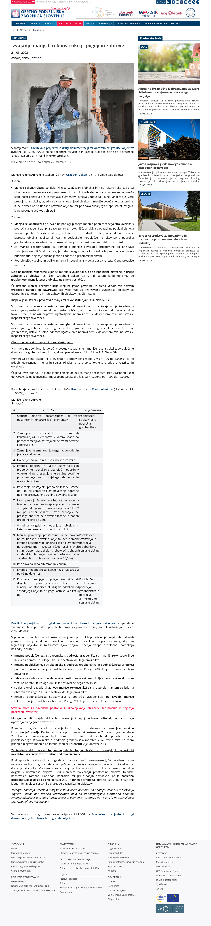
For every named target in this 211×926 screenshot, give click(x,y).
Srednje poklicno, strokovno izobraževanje (33, 890)
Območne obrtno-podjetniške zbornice (80, 852)
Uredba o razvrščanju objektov (92, 389)
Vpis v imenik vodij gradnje (122, 894)
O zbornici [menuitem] (20, 23)
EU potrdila (113, 899)
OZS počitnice (163, 866)
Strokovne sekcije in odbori (73, 848)
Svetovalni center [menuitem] (70, 23)
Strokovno (38, 30)
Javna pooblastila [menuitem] (155, 23)
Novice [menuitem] (35, 23)
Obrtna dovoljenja (117, 890)
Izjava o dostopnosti (166, 879)
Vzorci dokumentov (21, 870)
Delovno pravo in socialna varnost (28, 857)
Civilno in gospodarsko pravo (26, 866)
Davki (14, 848)
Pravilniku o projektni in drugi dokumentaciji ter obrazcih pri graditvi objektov (72, 816)
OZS (13, 30)
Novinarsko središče (118, 857)
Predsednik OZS (116, 852)
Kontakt (112, 870)
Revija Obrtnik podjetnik (168, 857)
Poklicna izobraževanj (24, 877)
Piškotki (163, 884)
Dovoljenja (114, 877)
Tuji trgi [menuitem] (176, 23)
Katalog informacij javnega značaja (126, 861)
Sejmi (62, 883)
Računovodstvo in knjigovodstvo (27, 861)
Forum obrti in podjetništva (74, 863)
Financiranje (66, 892)
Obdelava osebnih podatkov (170, 875)
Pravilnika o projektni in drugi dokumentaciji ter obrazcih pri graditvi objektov (82, 148)
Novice (24, 30)
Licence (112, 881)
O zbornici (114, 844)
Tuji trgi (64, 874)
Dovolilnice (113, 885)
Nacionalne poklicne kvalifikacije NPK (30, 885)
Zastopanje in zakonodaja (75, 859)
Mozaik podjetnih (165, 862)
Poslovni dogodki (68, 878)
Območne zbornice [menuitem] (128, 23)
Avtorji (159, 888)
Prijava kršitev (115, 866)
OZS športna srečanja (167, 871)
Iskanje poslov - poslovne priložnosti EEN (81, 887)
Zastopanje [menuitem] (105, 23)
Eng (169, 2)
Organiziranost (115, 848)
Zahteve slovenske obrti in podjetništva (80, 868)
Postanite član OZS (22, 1)
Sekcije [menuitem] (89, 23)
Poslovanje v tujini (20, 852)
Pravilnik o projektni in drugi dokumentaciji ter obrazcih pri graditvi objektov (65, 623)
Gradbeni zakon (76, 174)
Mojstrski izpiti (18, 881)
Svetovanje (17, 844)
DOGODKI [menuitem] (49, 23)
